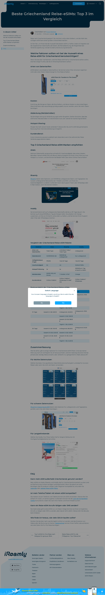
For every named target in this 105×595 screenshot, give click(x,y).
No (42, 303)
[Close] (74, 291)
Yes (63, 303)
